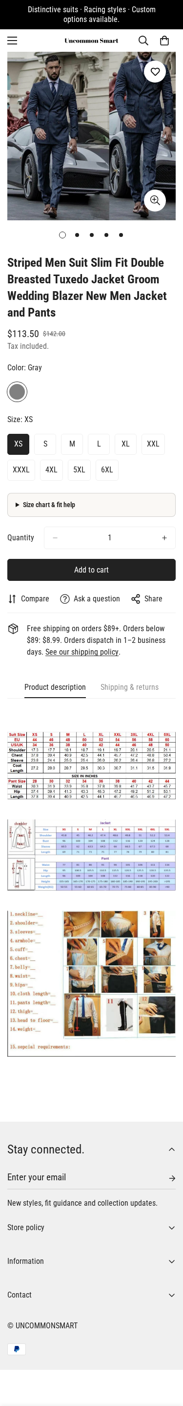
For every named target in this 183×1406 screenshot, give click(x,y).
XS (18, 443)
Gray (17, 392)
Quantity (20, 537)
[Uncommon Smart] (92, 40)
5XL (79, 469)
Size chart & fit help (49, 505)
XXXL (21, 469)
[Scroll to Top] (165, 1354)
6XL (107, 469)
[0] (164, 40)
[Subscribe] (164, 1178)
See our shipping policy (82, 652)
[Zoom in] (155, 201)
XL (126, 443)
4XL (51, 469)
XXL (153, 443)
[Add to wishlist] (155, 72)
